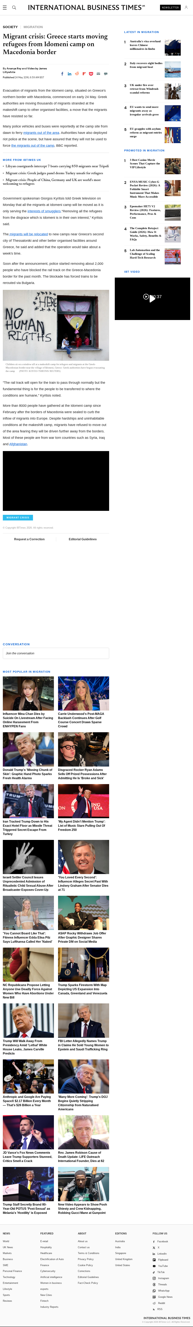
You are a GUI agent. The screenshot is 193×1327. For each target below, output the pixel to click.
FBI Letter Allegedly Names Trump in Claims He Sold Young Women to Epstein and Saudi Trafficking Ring (83, 1045)
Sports (6, 1295)
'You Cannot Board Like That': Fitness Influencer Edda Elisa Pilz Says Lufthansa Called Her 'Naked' (27, 937)
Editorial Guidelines (83, 539)
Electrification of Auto (52, 1259)
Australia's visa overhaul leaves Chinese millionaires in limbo (145, 45)
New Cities (46, 1295)
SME (5, 1265)
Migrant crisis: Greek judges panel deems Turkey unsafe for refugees (54, 173)
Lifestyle (7, 1289)
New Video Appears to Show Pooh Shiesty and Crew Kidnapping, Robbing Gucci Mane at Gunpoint (82, 1208)
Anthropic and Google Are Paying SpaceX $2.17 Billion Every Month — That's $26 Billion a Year (27, 1101)
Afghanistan (18, 444)
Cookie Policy (85, 1265)
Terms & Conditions (88, 1253)
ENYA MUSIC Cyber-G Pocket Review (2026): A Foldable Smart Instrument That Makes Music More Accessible (145, 189)
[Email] (98, 73)
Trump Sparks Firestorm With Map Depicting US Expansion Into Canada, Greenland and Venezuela (82, 989)
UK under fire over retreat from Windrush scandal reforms (144, 89)
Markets (7, 1253)
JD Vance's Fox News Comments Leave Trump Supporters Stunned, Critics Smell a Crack (27, 1157)
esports (44, 1289)
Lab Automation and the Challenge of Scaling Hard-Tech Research (145, 254)
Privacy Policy (86, 1259)
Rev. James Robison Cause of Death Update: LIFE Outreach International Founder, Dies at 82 (81, 1157)
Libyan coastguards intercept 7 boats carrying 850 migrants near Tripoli (57, 166)
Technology (9, 1277)
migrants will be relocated (28, 234)
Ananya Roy (14, 68)
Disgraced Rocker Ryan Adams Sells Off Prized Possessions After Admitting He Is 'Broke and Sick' (82, 774)
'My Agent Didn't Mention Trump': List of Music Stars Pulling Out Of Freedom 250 (81, 825)
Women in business (51, 1283)
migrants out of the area (41, 133)
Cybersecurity (47, 1271)
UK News (8, 1247)
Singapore (120, 1253)
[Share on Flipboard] (84, 73)
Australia (120, 1241)
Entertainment (10, 1283)
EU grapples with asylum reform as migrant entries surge (146, 132)
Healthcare (46, 1253)
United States (122, 1265)
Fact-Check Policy (88, 1283)
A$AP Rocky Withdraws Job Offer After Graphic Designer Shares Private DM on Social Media (82, 937)
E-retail (44, 1241)
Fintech (44, 1300)
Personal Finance (12, 1271)
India (117, 1247)
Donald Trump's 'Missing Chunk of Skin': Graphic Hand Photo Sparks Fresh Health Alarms (27, 774)
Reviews (7, 1300)
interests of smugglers (44, 211)
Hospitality (46, 1247)
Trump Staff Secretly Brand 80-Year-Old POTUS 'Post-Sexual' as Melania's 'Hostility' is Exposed (26, 1208)
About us (83, 1241)
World (6, 1241)
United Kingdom (123, 1259)
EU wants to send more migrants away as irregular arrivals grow (144, 110)
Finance (44, 1265)
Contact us (84, 1247)
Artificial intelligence (51, 1277)
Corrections (84, 1271)
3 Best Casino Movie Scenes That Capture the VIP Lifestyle (145, 163)
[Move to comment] (105, 73)
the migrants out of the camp (32, 145)
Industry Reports (49, 1307)
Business (8, 1259)
